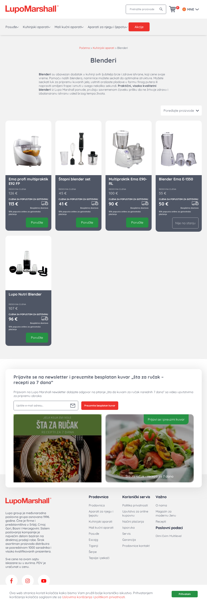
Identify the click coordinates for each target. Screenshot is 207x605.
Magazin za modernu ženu (166, 513)
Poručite (37, 222)
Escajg (93, 540)
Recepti (161, 521)
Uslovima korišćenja (77, 597)
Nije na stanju (185, 223)
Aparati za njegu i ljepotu (107, 27)
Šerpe (93, 552)
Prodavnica (97, 505)
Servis (126, 534)
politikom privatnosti (109, 597)
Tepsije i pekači (99, 558)
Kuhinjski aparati (36, 27)
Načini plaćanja (133, 521)
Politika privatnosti (135, 505)
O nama (161, 505)
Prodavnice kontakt (136, 546)
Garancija (129, 540)
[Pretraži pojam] (161, 9)
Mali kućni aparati (68, 27)
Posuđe (11, 27)
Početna (84, 48)
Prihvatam (185, 594)
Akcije (139, 27)
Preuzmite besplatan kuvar (99, 405)
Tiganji (93, 546)
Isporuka (128, 527)
